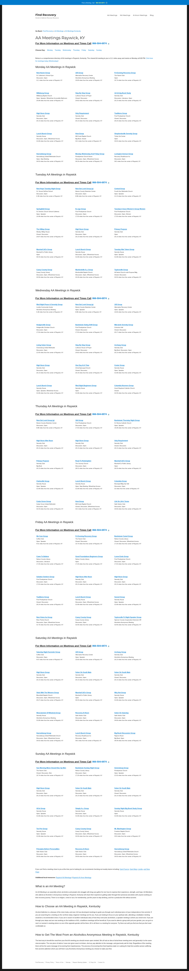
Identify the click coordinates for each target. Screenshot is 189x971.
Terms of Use (59, 962)
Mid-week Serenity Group (123, 325)
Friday (84, 50)
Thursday (76, 50)
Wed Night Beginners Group (85, 385)
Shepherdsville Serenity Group (125, 133)
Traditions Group (120, 113)
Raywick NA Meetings (63, 877)
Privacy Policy (50, 962)
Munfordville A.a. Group (84, 270)
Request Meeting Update (80, 962)
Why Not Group (120, 692)
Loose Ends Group (121, 556)
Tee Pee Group (41, 829)
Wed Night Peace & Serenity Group (49, 304)
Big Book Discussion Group (124, 733)
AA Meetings (112, 15)
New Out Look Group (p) (84, 188)
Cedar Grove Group (43, 501)
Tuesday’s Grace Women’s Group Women (129, 209)
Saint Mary (133, 869)
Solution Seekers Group (45, 577)
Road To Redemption (83, 461)
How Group (79, 133)
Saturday (91, 50)
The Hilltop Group (43, 229)
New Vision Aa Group (44, 617)
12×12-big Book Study (122, 93)
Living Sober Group (43, 345)
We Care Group (42, 536)
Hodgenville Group (43, 325)
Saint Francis (124, 869)
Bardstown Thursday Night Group (127, 420)
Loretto (140, 869)
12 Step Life (92, 962)
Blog (152, 15)
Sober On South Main (83, 672)
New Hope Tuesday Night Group (48, 188)
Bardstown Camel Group (123, 536)
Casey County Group (44, 270)
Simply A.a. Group (82, 808)
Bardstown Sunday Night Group (87, 768)
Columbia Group (120, 481)
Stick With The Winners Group (47, 692)
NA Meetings (125, 15)
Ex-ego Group (80, 209)
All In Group (40, 808)
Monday (50, 50)
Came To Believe (42, 556)
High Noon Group (43, 113)
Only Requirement (82, 113)
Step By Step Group (82, 93)
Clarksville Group (42, 481)
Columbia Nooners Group (124, 385)
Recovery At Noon (82, 713)
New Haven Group (43, 73)
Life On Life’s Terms (121, 501)
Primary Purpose (120, 229)
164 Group (79, 420)
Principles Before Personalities (47, 849)
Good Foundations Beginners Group (89, 556)
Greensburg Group (121, 768)
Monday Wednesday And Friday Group (89, 154)
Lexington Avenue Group (123, 154)
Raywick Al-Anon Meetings (81, 877)
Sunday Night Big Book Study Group (128, 808)
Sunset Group (119, 597)
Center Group (119, 365)
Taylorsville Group (121, 270)
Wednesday (67, 50)
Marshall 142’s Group (44, 249)
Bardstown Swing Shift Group (86, 325)
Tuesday (58, 50)
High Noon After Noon (44, 440)
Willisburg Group (42, 93)
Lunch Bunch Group (44, 133)
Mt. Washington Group (122, 829)
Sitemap (68, 962)
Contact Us (101, 962)
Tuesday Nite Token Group (124, 249)
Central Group (119, 188)
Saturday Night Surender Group (48, 652)
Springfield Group (43, 209)
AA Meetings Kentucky (73, 31)
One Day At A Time (82, 365)
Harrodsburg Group (43, 154)
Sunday (99, 50)
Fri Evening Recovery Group (125, 73)
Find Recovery (45, 15)
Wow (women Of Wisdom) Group (48, 713)
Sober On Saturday (121, 713)
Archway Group (120, 345)
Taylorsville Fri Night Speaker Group (127, 617)
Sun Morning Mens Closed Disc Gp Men (51, 768)
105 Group (79, 73)
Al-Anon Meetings (140, 15)
